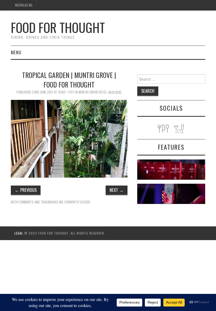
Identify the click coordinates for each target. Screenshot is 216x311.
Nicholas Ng (23, 5)
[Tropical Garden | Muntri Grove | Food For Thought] (69, 138)
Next (117, 190)
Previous (26, 190)
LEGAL (18, 233)
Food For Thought (58, 27)
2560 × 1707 (66, 92)
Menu (16, 52)
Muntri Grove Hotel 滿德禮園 (99, 92)
